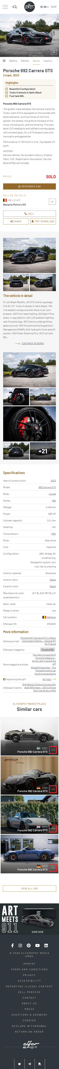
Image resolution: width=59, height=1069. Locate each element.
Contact (30, 997)
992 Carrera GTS (47, 487)
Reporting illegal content (29, 986)
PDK (53, 533)
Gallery (13, 60)
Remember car (31, 186)
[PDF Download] (40, 1064)
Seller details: (15, 195)
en (45, 7)
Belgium (51, 617)
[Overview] (4, 61)
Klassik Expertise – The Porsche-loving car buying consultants (43, 670)
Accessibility (29, 980)
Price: (8, 176)
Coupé (52, 493)
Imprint (29, 963)
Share (17, 221)
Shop (54, 6)
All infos (46, 679)
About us (29, 1003)
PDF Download (44, 221)
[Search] (14, 7)
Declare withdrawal (29, 1026)
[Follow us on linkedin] (46, 945)
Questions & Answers (30, 1014)
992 (54, 500)
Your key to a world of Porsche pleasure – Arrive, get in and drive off (44, 659)
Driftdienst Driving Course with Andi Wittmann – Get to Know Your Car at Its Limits (39, 687)
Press (29, 1009)
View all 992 (29, 888)
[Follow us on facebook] (12, 945)
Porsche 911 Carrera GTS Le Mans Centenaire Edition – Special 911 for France (38, 640)
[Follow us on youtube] (37, 945)
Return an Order (29, 1031)
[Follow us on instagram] (20, 945)
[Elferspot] (29, 6)
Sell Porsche (29, 992)
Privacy (29, 975)
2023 (53, 480)
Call (30, 213)
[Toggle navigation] (5, 7)
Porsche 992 (48, 649)
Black (53, 579)
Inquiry (48, 60)
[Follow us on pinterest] (28, 945)
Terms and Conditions (29, 969)
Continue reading (33, 343)
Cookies (29, 1020)
